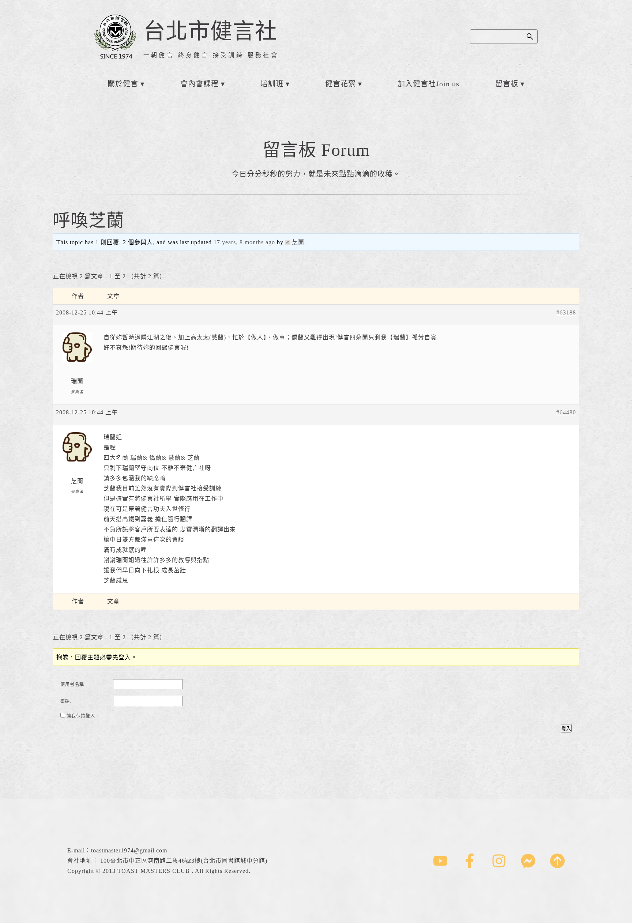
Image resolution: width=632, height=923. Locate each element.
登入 (566, 728)
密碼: (65, 701)
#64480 (566, 412)
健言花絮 (340, 84)
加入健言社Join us (428, 84)
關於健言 (123, 84)
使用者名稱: (73, 684)
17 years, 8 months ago (244, 242)
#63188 (566, 312)
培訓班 (271, 84)
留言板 (506, 84)
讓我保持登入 (81, 716)
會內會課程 (199, 84)
